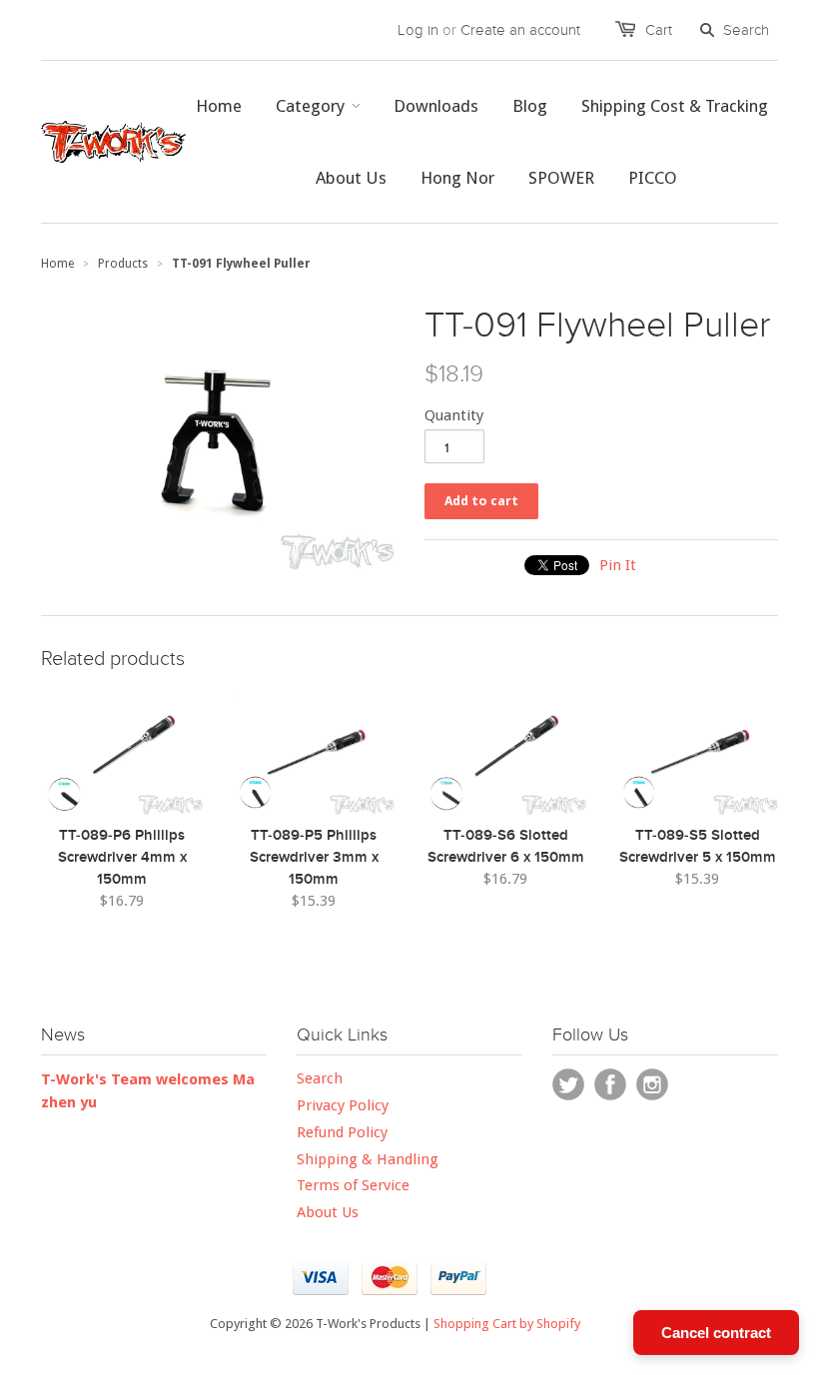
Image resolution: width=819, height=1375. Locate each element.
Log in (418, 30)
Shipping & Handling (367, 1159)
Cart (658, 30)
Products (123, 264)
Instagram (652, 1084)
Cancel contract (716, 1332)
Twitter (568, 1084)
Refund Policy (342, 1132)
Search (320, 1078)
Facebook (610, 1084)
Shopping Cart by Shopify (506, 1323)
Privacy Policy (343, 1105)
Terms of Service (353, 1185)
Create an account (520, 30)
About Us (328, 1212)
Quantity (453, 415)
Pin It (617, 565)
